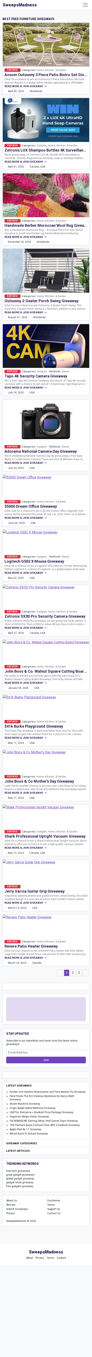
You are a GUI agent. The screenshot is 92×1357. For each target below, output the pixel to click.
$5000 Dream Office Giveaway (30, 506)
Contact (61, 1257)
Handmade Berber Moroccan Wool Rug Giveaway (47, 225)
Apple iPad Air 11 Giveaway (25, 1129)
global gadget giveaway (20, 1178)
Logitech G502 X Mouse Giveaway (34, 561)
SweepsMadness (20, 4)
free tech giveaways (18, 1170)
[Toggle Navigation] (85, 5)
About (29, 1257)
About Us (11, 1200)
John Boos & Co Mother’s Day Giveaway (39, 781)
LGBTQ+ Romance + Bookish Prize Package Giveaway (41, 1112)
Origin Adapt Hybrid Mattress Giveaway (32, 1108)
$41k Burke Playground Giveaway (33, 726)
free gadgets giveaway (19, 1186)
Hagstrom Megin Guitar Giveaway (29, 1116)
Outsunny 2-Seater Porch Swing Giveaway (41, 301)
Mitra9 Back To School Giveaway (29, 1133)
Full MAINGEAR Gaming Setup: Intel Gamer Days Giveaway (44, 1120)
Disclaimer (53, 1200)
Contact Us (54, 1213)
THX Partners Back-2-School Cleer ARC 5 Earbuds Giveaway (45, 1125)
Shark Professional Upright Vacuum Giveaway (45, 836)
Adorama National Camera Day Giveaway (40, 451)
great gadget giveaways (20, 1174)
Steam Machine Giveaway (25, 1103)
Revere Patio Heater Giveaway (31, 946)
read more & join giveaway (24, 86)
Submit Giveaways (17, 1209)
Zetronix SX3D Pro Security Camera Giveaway (44, 616)
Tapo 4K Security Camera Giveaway (35, 376)
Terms (51, 1204)
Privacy (10, 1213)
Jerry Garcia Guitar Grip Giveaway (34, 891)
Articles (10, 1204)
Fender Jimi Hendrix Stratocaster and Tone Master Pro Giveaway (48, 1091)
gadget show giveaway (19, 1182)
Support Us (53, 1209)
